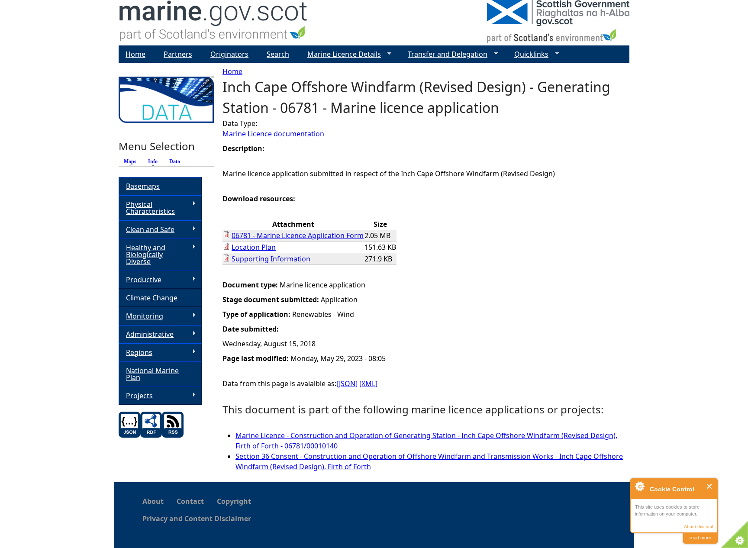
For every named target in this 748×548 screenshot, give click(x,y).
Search (278, 54)
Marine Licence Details (340, 54)
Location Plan (254, 247)
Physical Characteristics (147, 208)
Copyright (234, 501)
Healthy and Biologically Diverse (142, 254)
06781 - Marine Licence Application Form (298, 235)
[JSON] (347, 383)
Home (232, 71)
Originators (229, 54)
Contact (190, 501)
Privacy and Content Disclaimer (196, 518)
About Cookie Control (639, 486)
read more (700, 537)
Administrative (146, 334)
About (153, 501)
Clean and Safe (146, 230)
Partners (178, 54)
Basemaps (143, 186)
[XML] (368, 383)
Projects (136, 396)
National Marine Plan (152, 374)
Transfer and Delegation (444, 54)
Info (155, 161)
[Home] (214, 22)
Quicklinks (527, 54)
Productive (140, 280)
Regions (135, 353)
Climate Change (151, 298)
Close (710, 486)
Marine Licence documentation (273, 134)
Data (174, 161)
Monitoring (141, 316)
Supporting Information (271, 259)
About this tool (698, 526)
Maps (130, 161)
